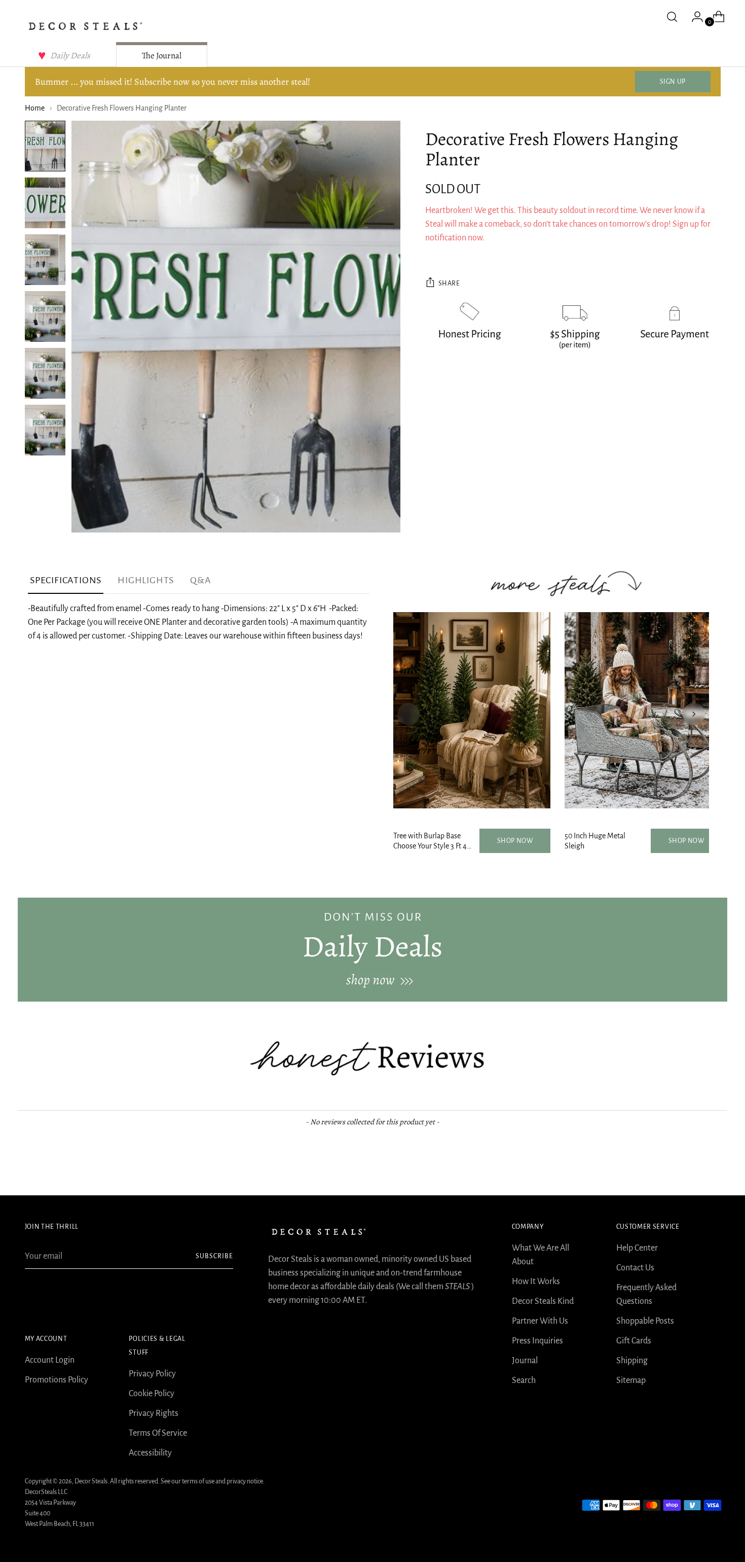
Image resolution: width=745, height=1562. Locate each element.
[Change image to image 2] (45, 203)
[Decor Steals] (85, 26)
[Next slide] (694, 714)
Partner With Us (540, 1321)
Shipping (632, 1360)
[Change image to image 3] (45, 259)
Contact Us (635, 1267)
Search (524, 1380)
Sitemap (631, 1380)
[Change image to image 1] (45, 146)
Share (449, 283)
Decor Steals (90, 1481)
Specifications (65, 580)
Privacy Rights (153, 1413)
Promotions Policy (56, 1379)
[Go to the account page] (693, 17)
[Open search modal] (672, 17)
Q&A (200, 580)
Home (35, 108)
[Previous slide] (408, 714)
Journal (525, 1360)
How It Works (536, 1281)
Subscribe (214, 1256)
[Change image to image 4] (45, 316)
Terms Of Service (158, 1433)
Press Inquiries (537, 1340)
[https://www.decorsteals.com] (372, 949)
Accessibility (150, 1453)
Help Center (637, 1248)
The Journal (161, 55)
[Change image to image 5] (45, 373)
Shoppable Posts (645, 1321)
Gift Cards (633, 1340)
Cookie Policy (151, 1393)
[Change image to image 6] (45, 430)
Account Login (49, 1360)
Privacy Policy (152, 1373)
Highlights (146, 580)
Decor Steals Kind (543, 1301)
